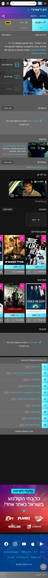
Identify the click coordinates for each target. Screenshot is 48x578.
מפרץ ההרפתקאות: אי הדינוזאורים (25, 392)
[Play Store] (41, 543)
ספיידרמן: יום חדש (32, 386)
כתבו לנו (10, 557)
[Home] (39, 3)
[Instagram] (15, 543)
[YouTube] (24, 543)
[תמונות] (11, 84)
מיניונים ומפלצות (32, 424)
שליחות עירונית (39, 53)
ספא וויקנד (35, 411)
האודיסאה (35, 366)
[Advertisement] (24, 99)
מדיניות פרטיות (23, 557)
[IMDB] (8, 22)
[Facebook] (6, 543)
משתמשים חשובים (11, 552)
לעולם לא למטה (38, 50)
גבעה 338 (35, 405)
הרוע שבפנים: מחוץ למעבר (28, 399)
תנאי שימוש (36, 557)
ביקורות (43, 16)
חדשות (33, 16)
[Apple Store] (32, 543)
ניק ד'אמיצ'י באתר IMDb (36, 167)
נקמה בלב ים (34, 379)
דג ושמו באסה (34, 418)
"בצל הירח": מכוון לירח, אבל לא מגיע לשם (14, 145)
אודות (42, 552)
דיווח (35, 552)
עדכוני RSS (26, 552)
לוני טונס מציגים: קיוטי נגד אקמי (26, 373)
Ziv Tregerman (16, 154)
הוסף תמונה (7, 209)
